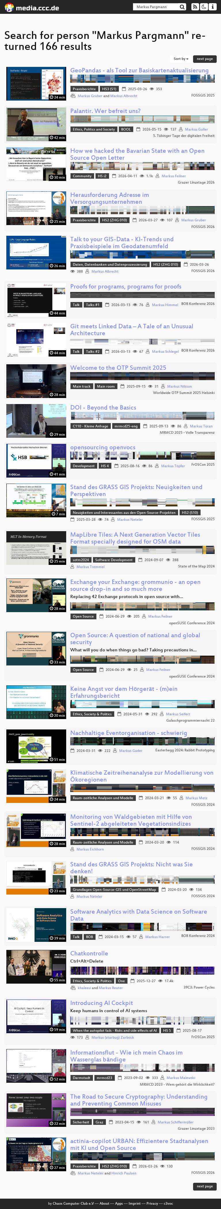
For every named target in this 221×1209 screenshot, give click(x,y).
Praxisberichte (84, 89)
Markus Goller (196, 130)
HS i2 (102, 176)
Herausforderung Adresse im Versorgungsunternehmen (109, 199)
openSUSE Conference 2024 (192, 623)
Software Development (114, 560)
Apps (119, 1204)
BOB (89, 937)
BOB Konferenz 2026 (198, 304)
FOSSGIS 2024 (203, 805)
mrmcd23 (104, 1078)
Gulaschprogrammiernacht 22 (190, 721)
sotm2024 (81, 560)
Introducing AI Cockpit (101, 1003)
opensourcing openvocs (102, 448)
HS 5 (167, 1031)
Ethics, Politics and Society (94, 130)
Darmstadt (81, 1078)
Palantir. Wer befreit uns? (105, 111)
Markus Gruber (90, 96)
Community (82, 176)
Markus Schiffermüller (176, 1123)
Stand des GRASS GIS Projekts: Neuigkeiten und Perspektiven (136, 491)
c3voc (168, 1204)
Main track (82, 387)
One (121, 981)
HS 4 (105, 466)
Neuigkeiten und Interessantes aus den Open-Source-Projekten (124, 513)
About (104, 1204)
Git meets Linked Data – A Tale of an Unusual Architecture (131, 330)
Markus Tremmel (90, 567)
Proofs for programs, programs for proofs (125, 287)
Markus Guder (130, 751)
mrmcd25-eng (126, 427)
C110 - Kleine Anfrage (90, 427)
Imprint (135, 1204)
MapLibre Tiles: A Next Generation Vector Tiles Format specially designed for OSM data (135, 539)
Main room (106, 387)
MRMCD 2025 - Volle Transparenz (187, 433)
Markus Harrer (157, 937)
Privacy (152, 1204)
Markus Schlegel (165, 352)
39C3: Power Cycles (199, 988)
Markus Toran (201, 427)
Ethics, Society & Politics (92, 714)
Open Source (83, 617)
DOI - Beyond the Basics (103, 408)
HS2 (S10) (190, 513)
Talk (76, 305)
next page (205, 59)
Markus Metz (196, 798)
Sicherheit (81, 1123)
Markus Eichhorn (90, 850)
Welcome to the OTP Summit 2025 (118, 368)
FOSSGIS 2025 (203, 96)
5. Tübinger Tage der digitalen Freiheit (184, 136)
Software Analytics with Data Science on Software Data (138, 916)
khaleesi (84, 988)
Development (84, 466)
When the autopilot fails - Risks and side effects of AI (115, 1031)
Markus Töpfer (173, 466)
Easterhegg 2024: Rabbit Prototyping (185, 750)
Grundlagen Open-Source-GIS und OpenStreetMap (114, 890)
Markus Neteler (130, 520)
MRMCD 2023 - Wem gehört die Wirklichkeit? (177, 1085)
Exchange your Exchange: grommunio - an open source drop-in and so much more (135, 586)
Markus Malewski (181, 1078)
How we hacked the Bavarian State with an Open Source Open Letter (137, 155)
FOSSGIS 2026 (203, 227)
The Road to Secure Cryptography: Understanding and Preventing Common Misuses (139, 1101)
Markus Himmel (165, 305)
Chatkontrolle (89, 954)
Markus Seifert (178, 714)
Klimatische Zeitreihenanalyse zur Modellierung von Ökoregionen (142, 777)
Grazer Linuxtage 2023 (196, 1129)
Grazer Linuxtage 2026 (196, 183)
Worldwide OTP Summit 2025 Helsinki (184, 393)
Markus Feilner (174, 176)
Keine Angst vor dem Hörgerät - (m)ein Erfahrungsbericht (124, 693)
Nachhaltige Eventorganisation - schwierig (128, 733)
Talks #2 (93, 352)
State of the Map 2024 (196, 567)
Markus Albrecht (123, 96)
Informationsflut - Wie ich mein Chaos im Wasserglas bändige (126, 1057)
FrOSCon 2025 (203, 465)
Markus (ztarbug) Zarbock (113, 1038)
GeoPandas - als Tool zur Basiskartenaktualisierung (139, 71)
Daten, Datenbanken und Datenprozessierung (110, 265)
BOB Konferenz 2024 (198, 936)
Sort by (180, 59)
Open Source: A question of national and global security (135, 639)
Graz (99, 1123)
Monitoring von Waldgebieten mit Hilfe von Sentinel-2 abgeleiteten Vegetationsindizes (131, 821)
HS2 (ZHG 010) (114, 220)
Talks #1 (93, 305)
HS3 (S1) (109, 89)
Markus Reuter (111, 988)
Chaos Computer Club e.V (73, 1204)
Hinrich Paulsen (123, 1174)
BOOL (126, 130)
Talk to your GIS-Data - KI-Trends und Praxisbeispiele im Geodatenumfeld (122, 243)
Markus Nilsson (179, 387)
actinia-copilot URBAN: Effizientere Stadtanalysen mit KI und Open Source (139, 1145)
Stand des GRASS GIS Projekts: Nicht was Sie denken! (131, 868)
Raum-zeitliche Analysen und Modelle (103, 798)
